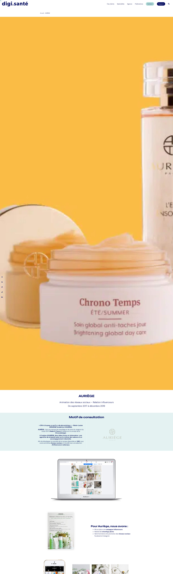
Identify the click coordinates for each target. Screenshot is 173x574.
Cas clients (110, 4)
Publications (139, 4)
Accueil (42, 13)
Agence (129, 4)
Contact (150, 4)
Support (161, 4)
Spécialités (120, 4)
